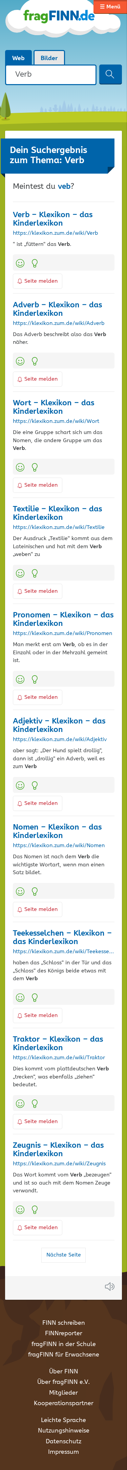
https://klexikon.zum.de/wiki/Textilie (59, 528)
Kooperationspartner (63, 1403)
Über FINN (63, 1371)
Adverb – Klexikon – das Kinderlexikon (57, 309)
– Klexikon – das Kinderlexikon (52, 219)
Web (18, 58)
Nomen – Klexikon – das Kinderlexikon (57, 831)
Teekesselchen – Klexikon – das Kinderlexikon (62, 938)
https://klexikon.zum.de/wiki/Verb (55, 233)
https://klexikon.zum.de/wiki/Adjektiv (60, 740)
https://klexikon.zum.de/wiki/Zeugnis (59, 1164)
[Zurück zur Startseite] (63, 25)
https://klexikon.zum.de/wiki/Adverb (58, 324)
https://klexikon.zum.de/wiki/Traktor (59, 1058)
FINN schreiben (63, 1323)
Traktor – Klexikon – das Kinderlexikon (58, 1044)
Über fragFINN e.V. (63, 1382)
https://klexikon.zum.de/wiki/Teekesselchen (63, 952)
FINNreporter (63, 1333)
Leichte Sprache (63, 1420)
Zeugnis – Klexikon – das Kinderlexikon (58, 1150)
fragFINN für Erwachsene (63, 1355)
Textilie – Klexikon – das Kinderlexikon (57, 513)
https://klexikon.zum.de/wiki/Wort (56, 421)
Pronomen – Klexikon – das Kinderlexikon (63, 619)
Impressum (63, 1452)
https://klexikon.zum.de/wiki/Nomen (59, 846)
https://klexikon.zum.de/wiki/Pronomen (62, 634)
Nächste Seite (63, 1255)
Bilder (49, 58)
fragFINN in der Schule (63, 1344)
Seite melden (41, 281)
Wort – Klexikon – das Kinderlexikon (53, 407)
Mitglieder (63, 1393)
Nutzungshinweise (63, 1431)
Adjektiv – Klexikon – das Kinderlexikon (59, 725)
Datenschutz (63, 1441)
